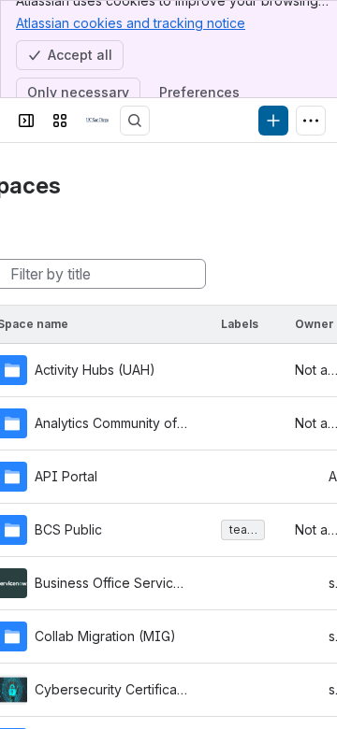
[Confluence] (97, 121)
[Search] (135, 121)
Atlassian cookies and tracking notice (130, 23)
